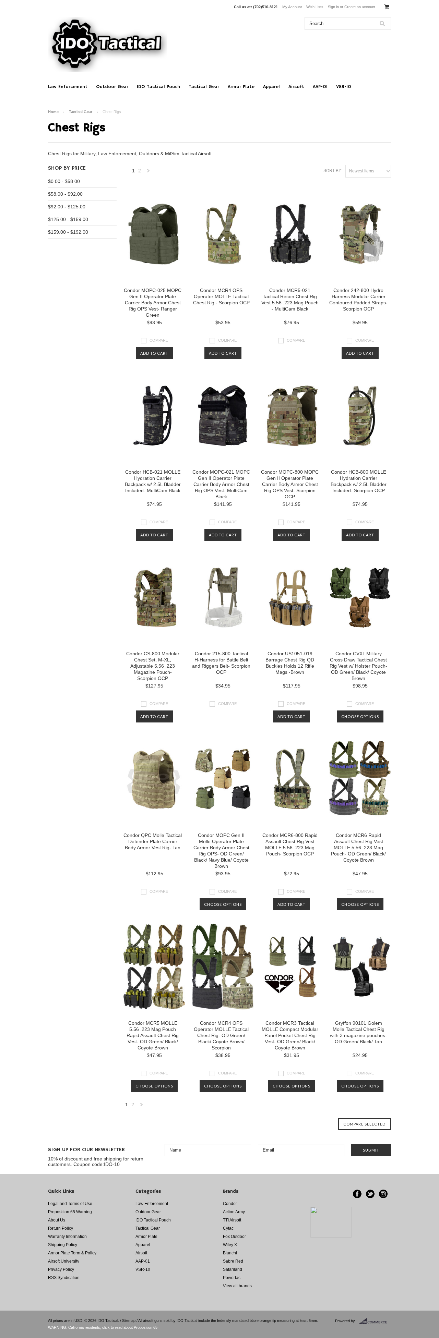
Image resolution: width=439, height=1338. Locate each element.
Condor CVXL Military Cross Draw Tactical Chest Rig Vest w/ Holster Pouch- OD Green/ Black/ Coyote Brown (358, 666)
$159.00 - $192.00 (68, 232)
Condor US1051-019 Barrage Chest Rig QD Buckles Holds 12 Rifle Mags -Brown (289, 663)
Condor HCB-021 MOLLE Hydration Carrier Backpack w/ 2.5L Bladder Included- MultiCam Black (153, 481)
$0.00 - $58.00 (64, 181)
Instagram (383, 1194)
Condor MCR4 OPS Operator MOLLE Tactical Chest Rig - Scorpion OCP (221, 296)
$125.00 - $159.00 (68, 219)
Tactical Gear (204, 87)
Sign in (333, 7)
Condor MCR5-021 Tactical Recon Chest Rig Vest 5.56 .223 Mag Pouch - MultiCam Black (290, 300)
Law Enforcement (67, 87)
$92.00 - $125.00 (66, 206)
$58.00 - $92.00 (65, 194)
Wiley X (230, 1244)
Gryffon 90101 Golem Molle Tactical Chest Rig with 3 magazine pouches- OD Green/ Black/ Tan (358, 1032)
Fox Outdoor (234, 1236)
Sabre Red (233, 1261)
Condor (230, 1203)
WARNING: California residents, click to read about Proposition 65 (102, 1327)
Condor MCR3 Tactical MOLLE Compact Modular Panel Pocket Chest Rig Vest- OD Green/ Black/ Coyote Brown (290, 1035)
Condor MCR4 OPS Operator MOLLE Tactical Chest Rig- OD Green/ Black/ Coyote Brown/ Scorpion (221, 1035)
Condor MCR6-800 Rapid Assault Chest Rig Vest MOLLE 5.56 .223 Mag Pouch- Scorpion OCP (290, 844)
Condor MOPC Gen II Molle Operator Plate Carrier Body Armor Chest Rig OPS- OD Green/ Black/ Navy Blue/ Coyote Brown (221, 850)
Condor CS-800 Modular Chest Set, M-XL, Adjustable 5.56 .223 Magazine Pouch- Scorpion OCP (152, 666)
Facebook (357, 1194)
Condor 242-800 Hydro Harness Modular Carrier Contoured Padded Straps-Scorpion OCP (358, 300)
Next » (148, 172)
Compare (159, 340)
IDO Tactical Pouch (158, 87)
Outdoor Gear (112, 87)
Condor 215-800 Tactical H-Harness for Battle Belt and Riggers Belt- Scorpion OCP (221, 663)
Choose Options (360, 716)
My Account (292, 7)
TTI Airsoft (232, 1220)
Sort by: (332, 170)
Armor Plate (241, 87)
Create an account (359, 7)
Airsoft (296, 87)
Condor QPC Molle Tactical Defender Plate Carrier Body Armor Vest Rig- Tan (152, 841)
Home (53, 112)
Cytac (228, 1228)
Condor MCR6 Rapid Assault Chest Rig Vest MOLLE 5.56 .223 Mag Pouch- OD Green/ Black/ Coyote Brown (358, 847)
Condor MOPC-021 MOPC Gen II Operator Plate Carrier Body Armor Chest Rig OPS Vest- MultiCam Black (221, 484)
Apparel (271, 87)
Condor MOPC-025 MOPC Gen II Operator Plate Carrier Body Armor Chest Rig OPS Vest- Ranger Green (152, 303)
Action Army (234, 1211)
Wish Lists (314, 7)
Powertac (231, 1277)
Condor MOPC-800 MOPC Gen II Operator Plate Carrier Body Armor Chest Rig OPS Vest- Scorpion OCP (290, 484)
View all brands (237, 1286)
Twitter (370, 1194)
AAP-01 (320, 87)
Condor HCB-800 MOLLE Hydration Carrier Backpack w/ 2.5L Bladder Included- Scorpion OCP (359, 481)
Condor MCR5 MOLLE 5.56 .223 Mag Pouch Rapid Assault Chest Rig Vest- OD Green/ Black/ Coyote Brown (153, 1035)
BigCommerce (374, 1321)
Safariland (232, 1269)
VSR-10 (343, 87)
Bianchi (230, 1253)
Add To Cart (154, 353)
